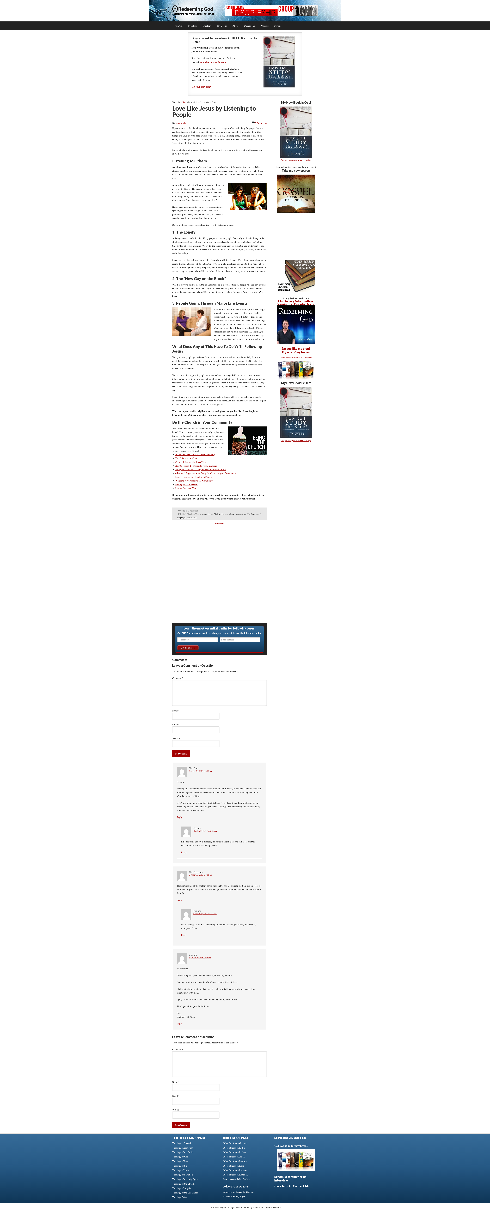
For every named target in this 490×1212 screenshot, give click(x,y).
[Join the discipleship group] (271, 15)
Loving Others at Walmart (187, 488)
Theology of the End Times (185, 1192)
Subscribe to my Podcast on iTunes (296, 301)
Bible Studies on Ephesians (236, 1174)
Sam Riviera (192, 517)
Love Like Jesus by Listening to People (193, 476)
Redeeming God (195, 9)
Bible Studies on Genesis (235, 1143)
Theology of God (180, 1156)
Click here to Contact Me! (292, 1186)
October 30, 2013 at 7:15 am (200, 874)
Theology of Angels (181, 1188)
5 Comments (261, 123)
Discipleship (219, 514)
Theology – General (181, 1143)
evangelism (229, 514)
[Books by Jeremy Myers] (296, 379)
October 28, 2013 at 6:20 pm (200, 771)
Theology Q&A (179, 1197)
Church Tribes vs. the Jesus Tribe (190, 462)
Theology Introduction (182, 1147)
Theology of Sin (179, 1165)
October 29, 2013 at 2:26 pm (205, 830)
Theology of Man (180, 1161)
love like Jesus (249, 514)
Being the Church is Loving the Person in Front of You (200, 469)
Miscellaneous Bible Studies (236, 1179)
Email (176, 724)
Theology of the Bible (182, 1152)
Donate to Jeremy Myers (234, 1196)
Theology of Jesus (180, 1170)
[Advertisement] (219, 542)
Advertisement (219, 523)
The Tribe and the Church (187, 458)
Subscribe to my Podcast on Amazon (296, 304)
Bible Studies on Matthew (235, 1161)
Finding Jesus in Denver (186, 484)
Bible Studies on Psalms (234, 1152)
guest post (239, 514)
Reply (179, 817)
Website (176, 738)
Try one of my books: (296, 352)
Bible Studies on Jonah (234, 1156)
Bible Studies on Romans (235, 1170)
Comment (177, 678)
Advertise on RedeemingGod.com (239, 1191)
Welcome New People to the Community (194, 480)
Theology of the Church (183, 1183)
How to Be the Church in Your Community (195, 454)
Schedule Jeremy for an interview (290, 1178)
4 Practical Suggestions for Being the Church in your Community (205, 473)
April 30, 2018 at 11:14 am (200, 957)
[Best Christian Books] (296, 290)
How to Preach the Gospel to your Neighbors (196, 465)
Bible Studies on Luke (233, 1165)
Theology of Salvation (182, 1174)
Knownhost (257, 1207)
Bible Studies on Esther (234, 1147)
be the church (207, 514)
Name (176, 710)
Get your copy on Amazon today (296, 160)
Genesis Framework (274, 1207)
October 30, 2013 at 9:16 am (205, 913)
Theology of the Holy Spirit (185, 1179)
